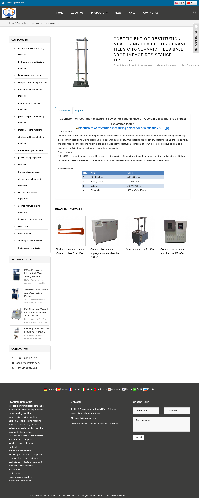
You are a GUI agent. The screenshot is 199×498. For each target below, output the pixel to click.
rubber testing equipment (30, 150)
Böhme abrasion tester (29, 172)
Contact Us (151, 13)
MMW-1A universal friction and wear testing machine (33, 273)
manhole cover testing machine (29, 106)
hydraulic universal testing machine (31, 65)
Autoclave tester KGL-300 (139, 249)
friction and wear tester (29, 248)
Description (64, 110)
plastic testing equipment (30, 157)
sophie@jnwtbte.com (15, 3)
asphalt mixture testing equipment (29, 209)
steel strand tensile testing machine (31, 140)
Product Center (22, 23)
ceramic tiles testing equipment (45, 23)
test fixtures (24, 226)
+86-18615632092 (26, 367)
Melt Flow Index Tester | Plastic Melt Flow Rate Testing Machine (36, 312)
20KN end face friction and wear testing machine (36, 292)
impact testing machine (29, 75)
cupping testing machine (30, 240)
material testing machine (30, 130)
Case (132, 13)
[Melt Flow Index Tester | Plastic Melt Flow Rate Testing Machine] (16, 314)
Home (59, 13)
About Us (77, 13)
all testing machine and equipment (29, 182)
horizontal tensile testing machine (30, 92)
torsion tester (24, 233)
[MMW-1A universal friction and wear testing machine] (16, 275)
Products (97, 13)
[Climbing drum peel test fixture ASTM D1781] (16, 333)
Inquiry (79, 110)
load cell (22, 164)
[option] (82, 63)
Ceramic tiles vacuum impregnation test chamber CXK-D (105, 253)
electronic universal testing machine (31, 51)
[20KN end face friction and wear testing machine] (16, 294)
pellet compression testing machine (31, 119)
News (118, 13)
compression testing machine (32, 82)
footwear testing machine (30, 219)
